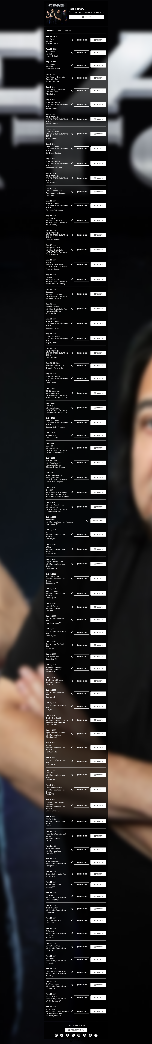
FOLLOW (88, 17)
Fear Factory (76, 9)
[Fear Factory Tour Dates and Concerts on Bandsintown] (76, 1041)
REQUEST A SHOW (77, 1030)
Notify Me (99, 520)
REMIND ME (82, 40)
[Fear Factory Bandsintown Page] (57, 13)
